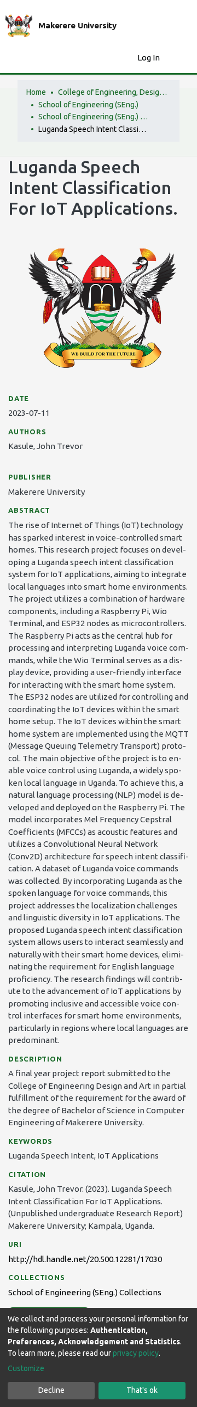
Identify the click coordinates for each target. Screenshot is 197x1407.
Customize (26, 1368)
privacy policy (136, 1353)
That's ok (142, 1390)
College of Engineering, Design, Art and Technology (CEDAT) (112, 92)
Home (36, 92)
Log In (149, 57)
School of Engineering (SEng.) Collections (93, 116)
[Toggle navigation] (181, 58)
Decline (51, 1390)
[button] (126, 58)
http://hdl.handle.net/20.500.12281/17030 (85, 1259)
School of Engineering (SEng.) (88, 104)
